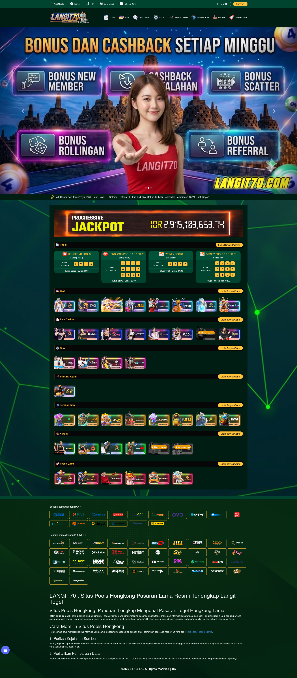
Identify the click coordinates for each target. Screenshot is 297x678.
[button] (22, 110)
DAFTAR (240, 4)
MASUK (224, 4)
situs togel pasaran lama (200, 631)
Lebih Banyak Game (230, 290)
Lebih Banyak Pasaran (229, 244)
